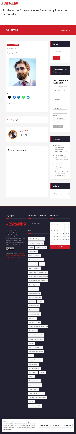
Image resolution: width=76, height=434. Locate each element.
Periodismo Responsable (36, 351)
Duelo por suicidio (34, 268)
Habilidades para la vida (35, 335)
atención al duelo (41, 247)
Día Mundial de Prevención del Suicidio (40, 276)
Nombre (57, 99)
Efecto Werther (33, 289)
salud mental (32, 372)
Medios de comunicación (36, 339)
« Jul (51, 250)
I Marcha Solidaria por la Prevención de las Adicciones (61, 158)
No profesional (56, 122)
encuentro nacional (34, 293)
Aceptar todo (44, 425)
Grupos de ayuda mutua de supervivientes (41, 326)
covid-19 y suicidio (34, 255)
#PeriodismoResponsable (36, 239)
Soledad (42, 372)
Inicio (62, 30)
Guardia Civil (32, 331)
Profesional (60, 118)
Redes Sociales (33, 364)
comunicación (33, 251)
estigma (40, 301)
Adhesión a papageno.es (36, 243)
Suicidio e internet (34, 381)
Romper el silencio (34, 368)
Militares (31, 343)
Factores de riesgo (34, 314)
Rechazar (56, 425)
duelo (42, 264)
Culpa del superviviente (35, 260)
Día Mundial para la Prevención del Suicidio (41, 280)
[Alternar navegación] (71, 21)
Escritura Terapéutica (35, 297)
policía (31, 356)
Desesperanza (33, 264)
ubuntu (31, 402)
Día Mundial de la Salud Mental (37, 272)
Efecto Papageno (34, 285)
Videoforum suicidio (34, 406)
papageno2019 (13, 53)
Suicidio (31, 376)
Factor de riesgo (33, 310)
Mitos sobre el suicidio (35, 347)
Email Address (60, 91)
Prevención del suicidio (35, 360)
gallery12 (68, 30)
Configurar (67, 425)
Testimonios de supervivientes (37, 397)
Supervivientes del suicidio (36, 393)
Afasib (31, 247)
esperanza (32, 301)
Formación (32, 318)
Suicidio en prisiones (35, 385)
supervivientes (33, 389)
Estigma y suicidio (34, 306)
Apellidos (58, 108)
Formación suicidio (34, 322)
